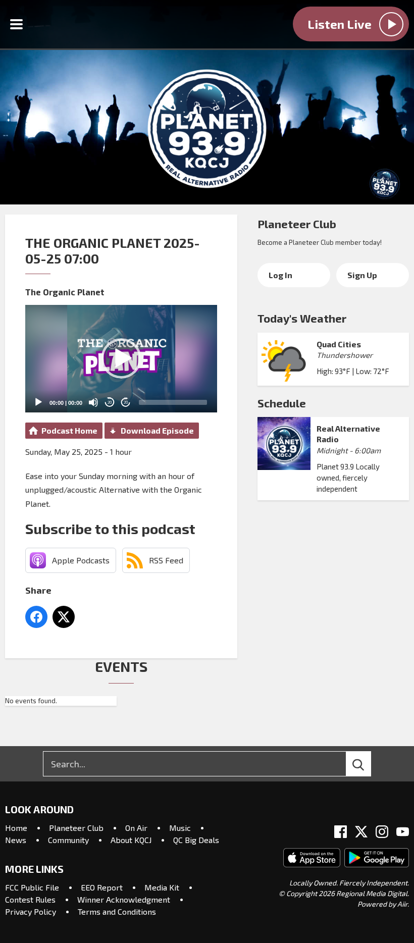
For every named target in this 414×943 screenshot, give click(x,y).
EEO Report (102, 887)
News (15, 840)
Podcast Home (69, 430)
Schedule (281, 402)
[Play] (38, 402)
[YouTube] (402, 831)
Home (16, 827)
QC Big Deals (196, 840)
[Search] (368, 763)
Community (68, 840)
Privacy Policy (30, 911)
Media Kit (161, 887)
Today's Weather (301, 318)
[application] (121, 359)
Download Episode (157, 430)
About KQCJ (131, 840)
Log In (280, 275)
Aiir (402, 904)
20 (110, 402)
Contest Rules (30, 899)
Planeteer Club (296, 223)
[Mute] (93, 402)
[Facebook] (340, 831)
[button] (121, 358)
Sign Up (362, 275)
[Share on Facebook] (36, 617)
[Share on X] (64, 617)
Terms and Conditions (117, 911)
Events (121, 666)
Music (180, 827)
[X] (361, 831)
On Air (136, 827)
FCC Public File (32, 887)
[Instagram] (382, 831)
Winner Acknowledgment (123, 899)
